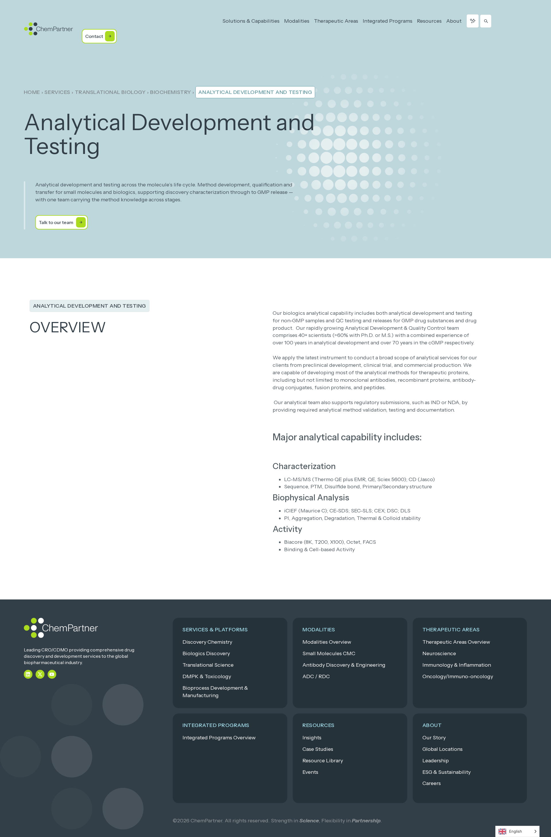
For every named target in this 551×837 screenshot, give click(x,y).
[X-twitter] (40, 674)
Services (57, 92)
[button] (90, 306)
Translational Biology (110, 92)
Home (32, 92)
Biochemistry (170, 92)
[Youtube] (52, 674)
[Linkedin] (28, 674)
